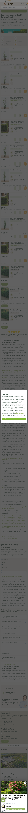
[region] (14, 406)
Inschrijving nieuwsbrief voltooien (14, 809)
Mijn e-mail (5, 801)
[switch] (3, 811)
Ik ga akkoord (7, 806)
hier (21, 415)
